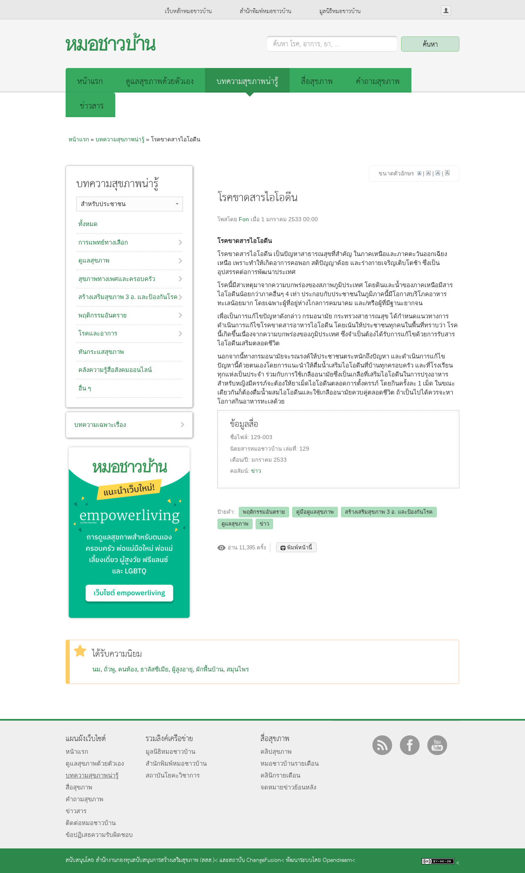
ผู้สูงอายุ (182, 669)
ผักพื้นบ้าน (209, 669)
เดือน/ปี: (240, 460)
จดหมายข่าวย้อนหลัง (288, 787)
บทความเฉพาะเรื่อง (100, 424)
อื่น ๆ (84, 388)
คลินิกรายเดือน (280, 775)
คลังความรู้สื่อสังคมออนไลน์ (115, 369)
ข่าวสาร (92, 106)
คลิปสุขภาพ (276, 751)
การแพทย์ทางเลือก (103, 242)
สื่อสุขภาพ (317, 81)
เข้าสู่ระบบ (446, 10)
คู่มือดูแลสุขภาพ (315, 512)
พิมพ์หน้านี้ (299, 547)
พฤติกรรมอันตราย (264, 512)
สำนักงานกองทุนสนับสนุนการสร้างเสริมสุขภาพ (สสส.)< (157, 860)
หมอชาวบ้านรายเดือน (289, 763)
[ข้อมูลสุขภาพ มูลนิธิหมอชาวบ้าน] (110, 48)
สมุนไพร (237, 669)
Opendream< (339, 860)
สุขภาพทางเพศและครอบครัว (116, 278)
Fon (244, 219)
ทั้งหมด (88, 223)
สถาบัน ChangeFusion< (256, 860)
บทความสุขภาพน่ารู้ (247, 81)
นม (96, 669)
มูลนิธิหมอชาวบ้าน (340, 11)
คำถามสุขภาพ (378, 81)
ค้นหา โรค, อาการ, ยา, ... (306, 44)
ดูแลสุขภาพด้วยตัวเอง (160, 81)
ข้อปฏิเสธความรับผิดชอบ (99, 834)
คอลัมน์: (240, 471)
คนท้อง (127, 669)
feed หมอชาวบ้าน (382, 745)
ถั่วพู (109, 669)
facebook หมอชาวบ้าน (410, 745)
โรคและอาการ (97, 333)
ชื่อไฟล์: (240, 437)
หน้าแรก (90, 81)
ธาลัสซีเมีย (154, 669)
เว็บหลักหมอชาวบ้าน (188, 11)
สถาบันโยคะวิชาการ (173, 775)
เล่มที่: (291, 449)
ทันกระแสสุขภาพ (101, 351)
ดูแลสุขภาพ (235, 524)
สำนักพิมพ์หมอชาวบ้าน (265, 11)
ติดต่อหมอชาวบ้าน (91, 822)
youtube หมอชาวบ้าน (437, 745)
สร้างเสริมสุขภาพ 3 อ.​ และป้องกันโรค (389, 512)
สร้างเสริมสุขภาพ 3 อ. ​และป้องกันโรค (128, 296)
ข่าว (256, 471)
